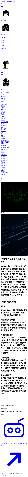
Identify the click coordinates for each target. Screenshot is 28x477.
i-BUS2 (2, 101)
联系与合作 (4, 109)
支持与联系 (4, 104)
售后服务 (3, 107)
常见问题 (3, 106)
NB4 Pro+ (3, 131)
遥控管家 (3, 111)
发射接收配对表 (5, 147)
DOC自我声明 (4, 122)
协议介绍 (3, 98)
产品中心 (3, 96)
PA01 (2, 127)
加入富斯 (3, 116)
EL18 (2, 135)
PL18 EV (3, 129)
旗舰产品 (3, 125)
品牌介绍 (3, 118)
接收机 (2, 143)
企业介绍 (3, 114)
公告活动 (3, 123)
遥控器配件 (4, 145)
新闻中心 (3, 120)
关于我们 (3, 113)
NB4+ (2, 132)
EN (1, 181)
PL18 (2, 133)
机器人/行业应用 (5, 142)
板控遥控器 (4, 138)
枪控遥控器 (4, 140)
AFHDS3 (3, 99)
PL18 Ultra (3, 128)
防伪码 (2, 414)
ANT (2, 102)
